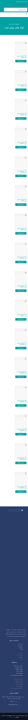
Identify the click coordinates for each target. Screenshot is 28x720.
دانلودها (21, 647)
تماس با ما (20, 645)
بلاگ (22, 649)
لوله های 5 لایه (19, 673)
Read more (21, 61)
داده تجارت (11, 717)
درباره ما (21, 644)
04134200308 (21, 4)
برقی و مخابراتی (19, 667)
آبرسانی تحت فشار (18, 665)
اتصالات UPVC (19, 669)
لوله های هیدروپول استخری (16, 675)
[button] (14, 651)
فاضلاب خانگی (19, 671)
